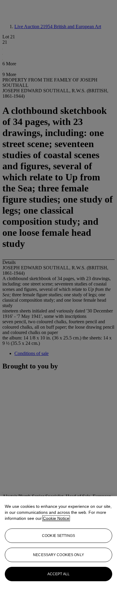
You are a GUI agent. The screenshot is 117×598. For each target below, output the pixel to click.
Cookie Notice (56, 518)
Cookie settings (58, 536)
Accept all (58, 574)
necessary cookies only (58, 555)
